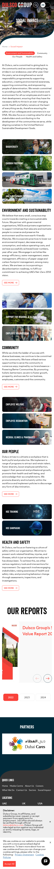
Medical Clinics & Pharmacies (20, 437)
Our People (17, 56)
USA (40, 803)
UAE (4, 803)
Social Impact (44, 790)
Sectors (32, 790)
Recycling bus (13, 179)
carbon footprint (14, 163)
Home (5, 46)
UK (23, 803)
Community (42, 53)
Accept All (9, 864)
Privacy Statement (24, 854)
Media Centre (16, 786)
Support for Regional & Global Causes (25, 316)
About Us (29, 786)
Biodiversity (12, 146)
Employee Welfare (15, 404)
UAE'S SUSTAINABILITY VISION (19, 196)
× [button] (50, 822)
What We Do (8, 790)
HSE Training (12, 511)
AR (43, 4)
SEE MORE (9, 282)
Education (10, 300)
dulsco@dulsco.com (13, 825)
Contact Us (21, 790)
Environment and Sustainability (20, 53)
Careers (39, 786)
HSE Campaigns (13, 528)
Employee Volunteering (17, 333)
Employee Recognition (16, 420)
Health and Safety (34, 56)
